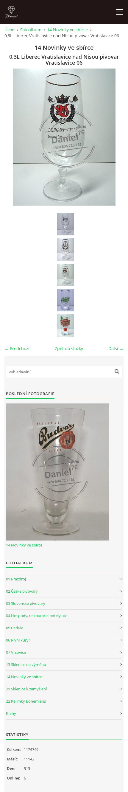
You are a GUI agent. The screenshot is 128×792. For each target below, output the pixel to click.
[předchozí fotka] (14, 137)
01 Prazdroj (16, 579)
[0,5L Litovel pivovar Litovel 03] (65, 300)
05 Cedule (14, 628)
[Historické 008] (65, 325)
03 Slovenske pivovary (25, 603)
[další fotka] (114, 137)
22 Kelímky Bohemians (26, 701)
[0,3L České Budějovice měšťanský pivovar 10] (65, 224)
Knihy (11, 713)
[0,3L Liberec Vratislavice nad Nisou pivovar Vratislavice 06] (65, 275)
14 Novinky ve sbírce (67, 29)
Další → (116, 348)
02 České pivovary (22, 591)
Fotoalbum (30, 29)
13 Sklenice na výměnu (26, 664)
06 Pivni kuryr (18, 640)
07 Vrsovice (16, 652)
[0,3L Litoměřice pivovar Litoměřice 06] (65, 249)
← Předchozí (16, 348)
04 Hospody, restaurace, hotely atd (37, 615)
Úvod (9, 29)
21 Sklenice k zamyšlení (26, 689)
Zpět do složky (69, 348)
